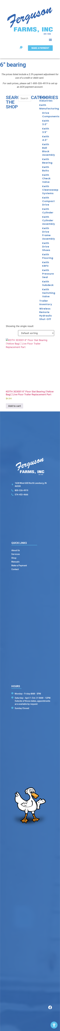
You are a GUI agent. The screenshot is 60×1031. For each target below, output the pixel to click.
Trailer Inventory (45, 302)
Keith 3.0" (45, 122)
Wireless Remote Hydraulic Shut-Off (45, 314)
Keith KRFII (45, 264)
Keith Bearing (47, 161)
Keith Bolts (45, 168)
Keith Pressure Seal (48, 274)
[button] (50, 39)
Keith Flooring (47, 256)
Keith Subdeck (48, 283)
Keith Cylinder (47, 210)
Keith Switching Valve (48, 293)
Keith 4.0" (45, 138)
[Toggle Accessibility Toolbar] (54, 1025)
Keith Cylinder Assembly (48, 220)
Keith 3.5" (45, 130)
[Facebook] (50, 1007)
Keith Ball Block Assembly (48, 150)
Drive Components (48, 114)
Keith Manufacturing (46, 106)
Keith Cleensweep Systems (48, 190)
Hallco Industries (46, 99)
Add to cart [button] (14, 405)
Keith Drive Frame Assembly (48, 233)
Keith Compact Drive (48, 201)
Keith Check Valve (46, 178)
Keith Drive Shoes (46, 246)
